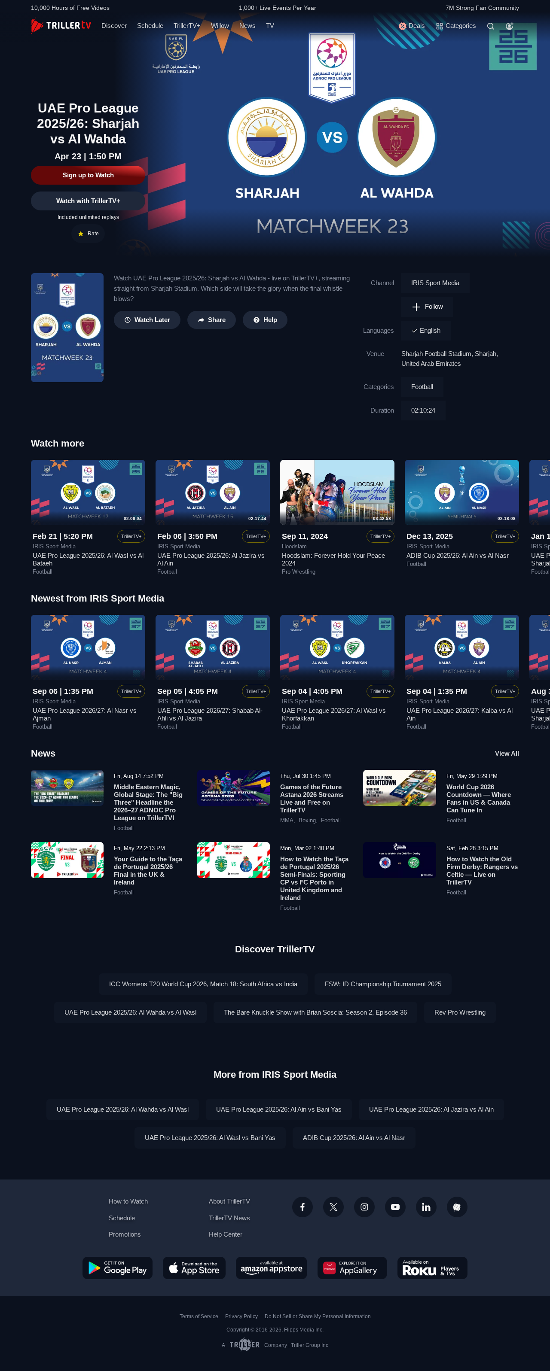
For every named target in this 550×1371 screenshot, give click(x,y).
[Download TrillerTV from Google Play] (117, 1268)
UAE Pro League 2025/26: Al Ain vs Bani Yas (279, 1109)
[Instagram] (364, 1207)
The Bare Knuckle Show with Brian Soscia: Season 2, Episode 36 (315, 1012)
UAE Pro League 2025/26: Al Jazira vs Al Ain (431, 1109)
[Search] (490, 26)
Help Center (225, 1234)
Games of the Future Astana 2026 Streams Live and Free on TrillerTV (311, 798)
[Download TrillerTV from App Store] (194, 1268)
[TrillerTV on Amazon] (271, 1268)
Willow (220, 25)
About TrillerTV (229, 1201)
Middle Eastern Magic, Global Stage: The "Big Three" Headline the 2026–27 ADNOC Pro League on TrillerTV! (148, 802)
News (247, 25)
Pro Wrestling (298, 572)
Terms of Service (199, 1316)
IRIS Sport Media (435, 282)
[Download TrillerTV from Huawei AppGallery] (352, 1268)
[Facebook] (302, 1207)
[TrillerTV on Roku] (432, 1268)
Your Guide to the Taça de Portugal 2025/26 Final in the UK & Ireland (148, 870)
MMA (286, 821)
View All (507, 753)
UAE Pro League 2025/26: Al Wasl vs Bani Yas (210, 1137)
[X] (333, 1207)
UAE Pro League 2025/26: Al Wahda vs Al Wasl (130, 1012)
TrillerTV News (229, 1218)
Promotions (125, 1234)
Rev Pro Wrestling (460, 1012)
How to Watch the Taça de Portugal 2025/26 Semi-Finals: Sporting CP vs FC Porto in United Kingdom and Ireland (314, 878)
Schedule (150, 25)
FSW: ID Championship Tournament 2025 (383, 984)
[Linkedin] (426, 1207)
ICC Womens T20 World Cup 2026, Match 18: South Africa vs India (203, 984)
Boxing (307, 821)
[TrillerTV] (61, 25)
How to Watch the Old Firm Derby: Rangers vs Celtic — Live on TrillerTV (482, 870)
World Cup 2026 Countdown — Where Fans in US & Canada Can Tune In (478, 798)
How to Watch (128, 1201)
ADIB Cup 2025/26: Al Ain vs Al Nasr (457, 555)
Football (422, 386)
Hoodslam (294, 547)
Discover (114, 25)
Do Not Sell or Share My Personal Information (318, 1316)
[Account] (509, 26)
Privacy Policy (241, 1316)
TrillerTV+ (187, 25)
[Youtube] (395, 1207)
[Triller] (457, 1207)
